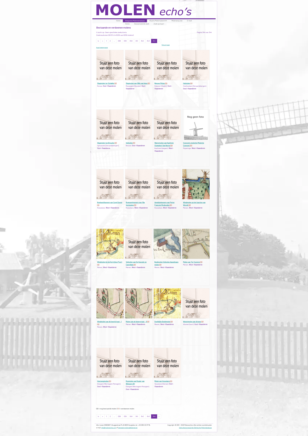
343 (148, 41)
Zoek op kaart (159, 24)
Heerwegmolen (104, 381)
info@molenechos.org (108, 428)
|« (98, 41)
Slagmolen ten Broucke (107, 143)
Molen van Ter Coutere (192, 262)
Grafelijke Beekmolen (163, 322)
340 (131, 41)
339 (125, 41)
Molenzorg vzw (177, 21)
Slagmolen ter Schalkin (107, 83)
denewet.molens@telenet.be (127, 428)
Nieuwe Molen (160, 83)
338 (119, 41)
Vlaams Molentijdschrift (158, 21)
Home (118, 21)
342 (142, 41)
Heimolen (187, 83)
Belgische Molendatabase (135, 21)
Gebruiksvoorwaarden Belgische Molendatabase (195, 428)
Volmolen (130, 143)
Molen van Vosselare (163, 381)
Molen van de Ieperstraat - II (137, 322)
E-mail (189, 21)
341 (136, 41)
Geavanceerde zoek (141, 24)
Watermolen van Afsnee (193, 322)
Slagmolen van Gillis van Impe (138, 83)
